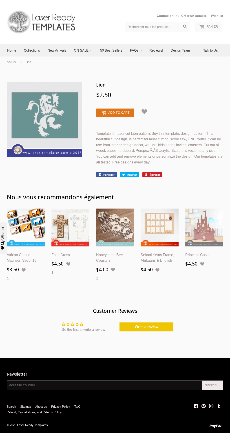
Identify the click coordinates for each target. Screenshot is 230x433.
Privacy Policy (60, 406)
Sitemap (25, 406)
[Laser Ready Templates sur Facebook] (195, 407)
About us (41, 406)
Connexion (165, 15)
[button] (144, 111)
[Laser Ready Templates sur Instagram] (211, 407)
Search (11, 406)
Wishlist (217, 15)
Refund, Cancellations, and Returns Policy (34, 412)
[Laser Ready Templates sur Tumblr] (219, 407)
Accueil (11, 62)
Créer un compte (194, 15)
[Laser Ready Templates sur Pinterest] (203, 407)
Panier (212, 26)
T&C (77, 406)
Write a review (146, 327)
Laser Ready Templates (32, 425)
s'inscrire (212, 385)
